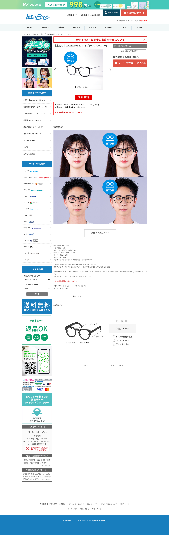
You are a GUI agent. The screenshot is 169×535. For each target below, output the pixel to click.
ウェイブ (26, 171)
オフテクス (27, 227)
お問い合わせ (84, 509)
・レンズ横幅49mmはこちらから (65, 281)
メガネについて (118, 366)
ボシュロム (27, 190)
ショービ (26, 253)
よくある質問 (72, 509)
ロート (25, 234)
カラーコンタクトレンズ (32, 134)
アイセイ (26, 246)
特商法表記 (53, 504)
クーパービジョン (29, 183)
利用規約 (63, 504)
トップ (25, 34)
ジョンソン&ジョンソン (31, 177)
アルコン (26, 196)
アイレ (25, 215)
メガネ (33, 34)
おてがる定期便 (29, 154)
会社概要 (43, 504)
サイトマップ (97, 509)
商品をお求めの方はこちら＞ (68, 112)
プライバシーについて (76, 504)
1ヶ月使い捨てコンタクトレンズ (35, 114)
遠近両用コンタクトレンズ (33, 127)
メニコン (26, 202)
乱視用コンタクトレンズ (32, 120)
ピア (25, 259)
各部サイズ (77, 296)
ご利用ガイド (124, 504)
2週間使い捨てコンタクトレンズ (35, 107)
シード (25, 221)
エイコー (26, 240)
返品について (92, 504)
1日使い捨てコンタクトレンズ (34, 100)
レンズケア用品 (29, 140)
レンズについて (83, 366)
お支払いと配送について (108, 504)
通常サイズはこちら (100, 233)
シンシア (26, 209)
